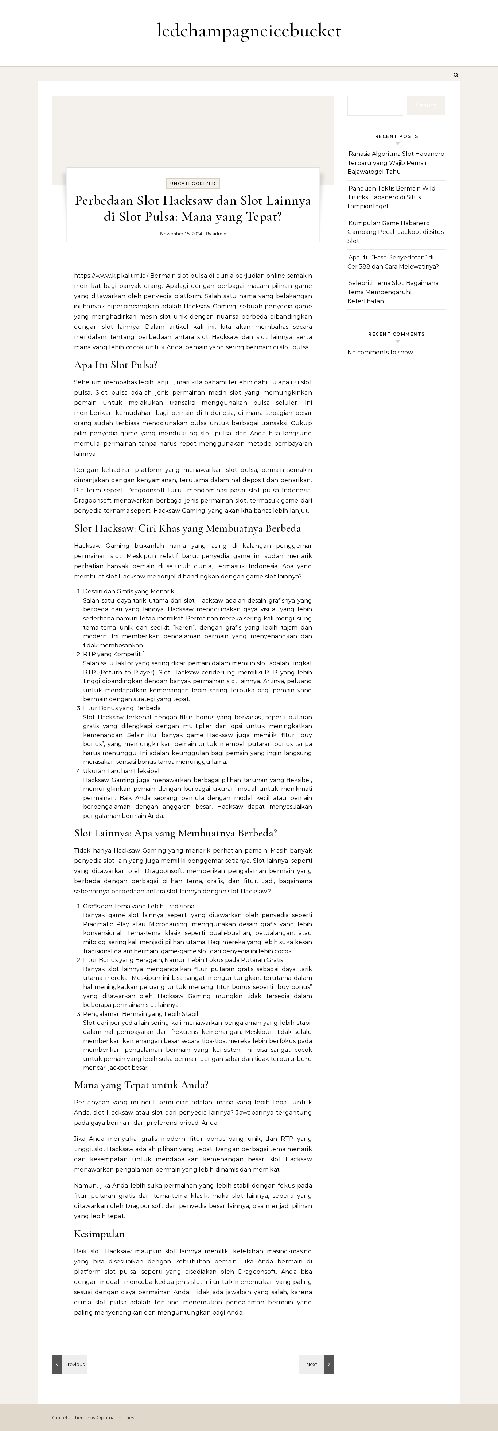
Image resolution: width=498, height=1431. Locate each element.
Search (426, 105)
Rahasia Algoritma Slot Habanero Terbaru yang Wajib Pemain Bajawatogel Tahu (395, 162)
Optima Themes (115, 1417)
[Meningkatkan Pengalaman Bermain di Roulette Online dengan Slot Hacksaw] (68, 1364)
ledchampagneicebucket (249, 30)
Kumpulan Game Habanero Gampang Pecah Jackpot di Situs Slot (395, 232)
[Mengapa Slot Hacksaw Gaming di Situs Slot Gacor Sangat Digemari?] (317, 1364)
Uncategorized (193, 183)
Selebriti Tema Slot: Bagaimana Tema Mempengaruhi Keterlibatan (393, 292)
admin (219, 233)
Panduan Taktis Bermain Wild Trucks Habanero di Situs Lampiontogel (391, 197)
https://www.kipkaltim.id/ (111, 275)
